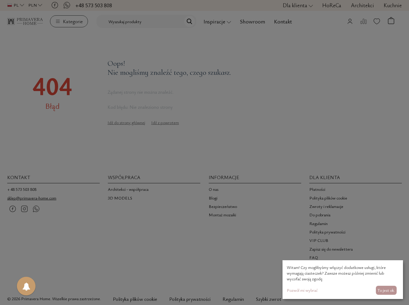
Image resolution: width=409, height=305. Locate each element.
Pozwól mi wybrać (302, 290)
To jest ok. (386, 290)
